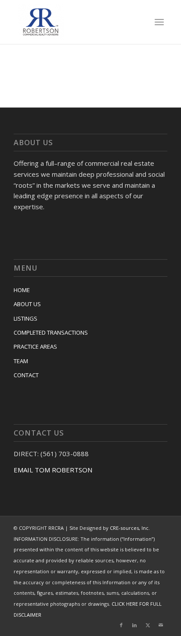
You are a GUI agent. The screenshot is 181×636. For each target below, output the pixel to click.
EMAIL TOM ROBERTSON (53, 469)
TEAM (21, 361)
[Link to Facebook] (121, 625)
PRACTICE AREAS (35, 346)
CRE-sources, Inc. (130, 528)
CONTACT (26, 375)
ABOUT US (27, 304)
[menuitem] (159, 21)
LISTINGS (25, 318)
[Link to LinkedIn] (134, 625)
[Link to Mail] (160, 625)
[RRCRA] (75, 21)
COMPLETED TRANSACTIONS (51, 332)
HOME (22, 290)
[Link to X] (147, 625)
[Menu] (159, 21)
